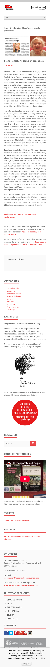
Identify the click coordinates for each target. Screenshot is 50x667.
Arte (9, 603)
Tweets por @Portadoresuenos (17, 520)
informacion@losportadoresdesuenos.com (21, 578)
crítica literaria (13, 288)
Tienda (10, 615)
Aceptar (26, 664)
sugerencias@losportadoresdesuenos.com (21, 585)
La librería (13, 611)
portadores (11, 304)
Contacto (12, 618)
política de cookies (36, 658)
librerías (10, 299)
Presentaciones (13, 307)
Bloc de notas (14, 600)
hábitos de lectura (14, 294)
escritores (11, 291)
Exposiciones (14, 607)
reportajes (11, 310)
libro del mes (12, 302)
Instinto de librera (14, 296)
